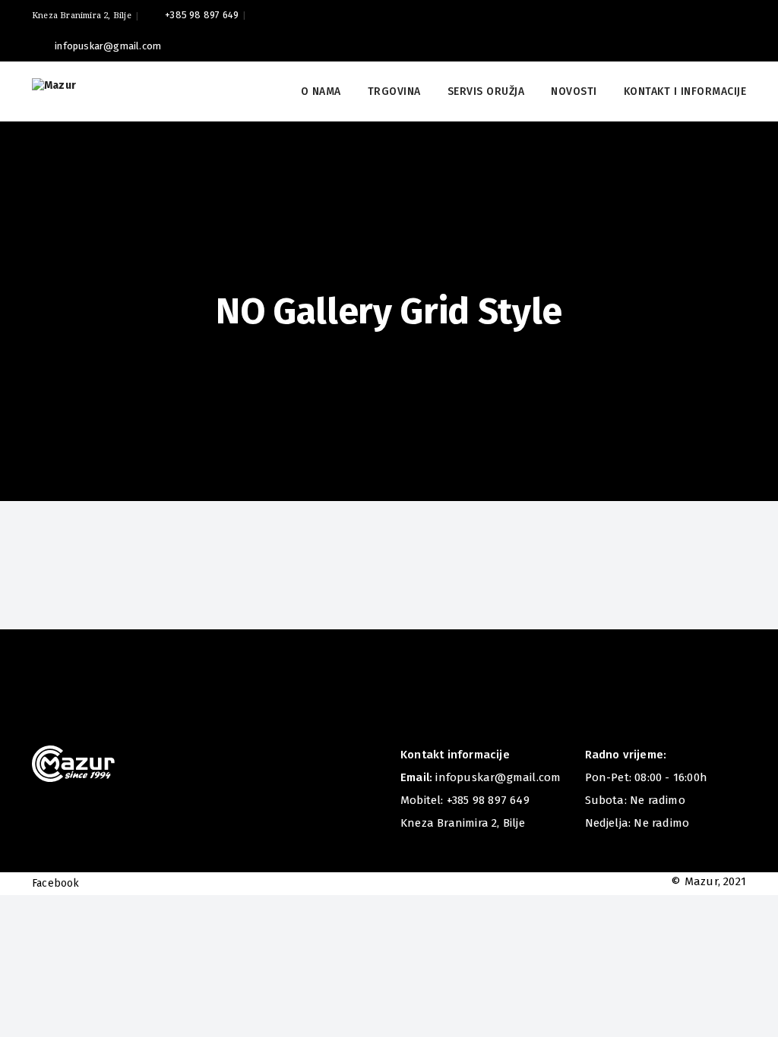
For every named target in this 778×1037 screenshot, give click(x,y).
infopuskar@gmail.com (108, 46)
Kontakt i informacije (685, 91)
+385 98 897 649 (202, 14)
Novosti (574, 91)
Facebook (56, 883)
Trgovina (394, 91)
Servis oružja (486, 91)
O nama (321, 91)
